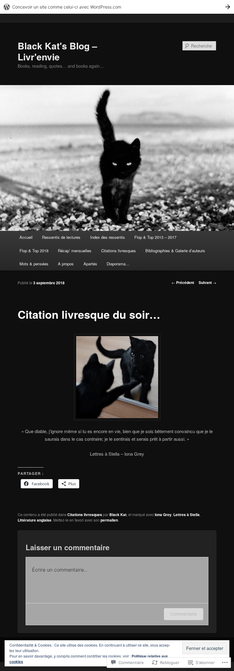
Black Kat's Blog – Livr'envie (57, 51)
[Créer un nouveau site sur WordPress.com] (117, 7)
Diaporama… (118, 264)
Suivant (207, 282)
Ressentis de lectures (61, 237)
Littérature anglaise (34, 520)
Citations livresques (118, 250)
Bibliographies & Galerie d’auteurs (175, 250)
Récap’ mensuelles (74, 250)
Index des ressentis (107, 237)
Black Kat (117, 514)
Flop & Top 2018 (34, 250)
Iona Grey (163, 514)
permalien (109, 520)
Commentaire (183, 613)
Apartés (90, 264)
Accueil (26, 237)
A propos (66, 264)
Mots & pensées (34, 264)
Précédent (183, 282)
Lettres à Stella (186, 514)
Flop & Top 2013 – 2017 (155, 237)
